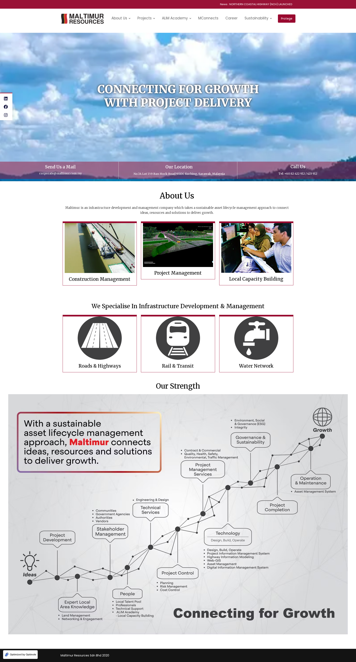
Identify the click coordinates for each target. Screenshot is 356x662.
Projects (144, 18)
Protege (286, 18)
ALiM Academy (175, 18)
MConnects (208, 18)
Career (231, 18)
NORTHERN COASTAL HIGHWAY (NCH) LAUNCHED (260, 4)
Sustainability (256, 18)
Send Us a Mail (60, 166)
